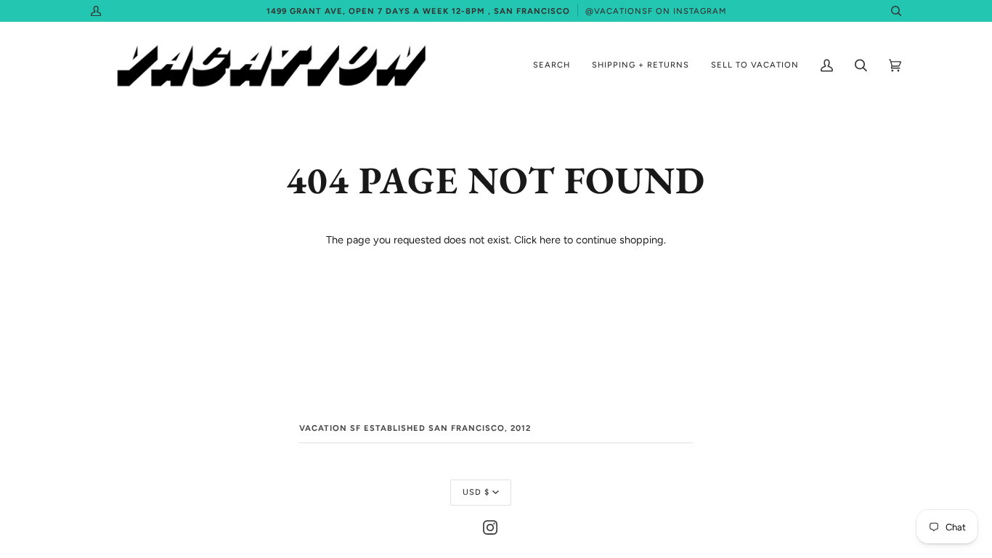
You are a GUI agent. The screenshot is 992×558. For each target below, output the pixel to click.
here (550, 239)
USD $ (476, 492)
